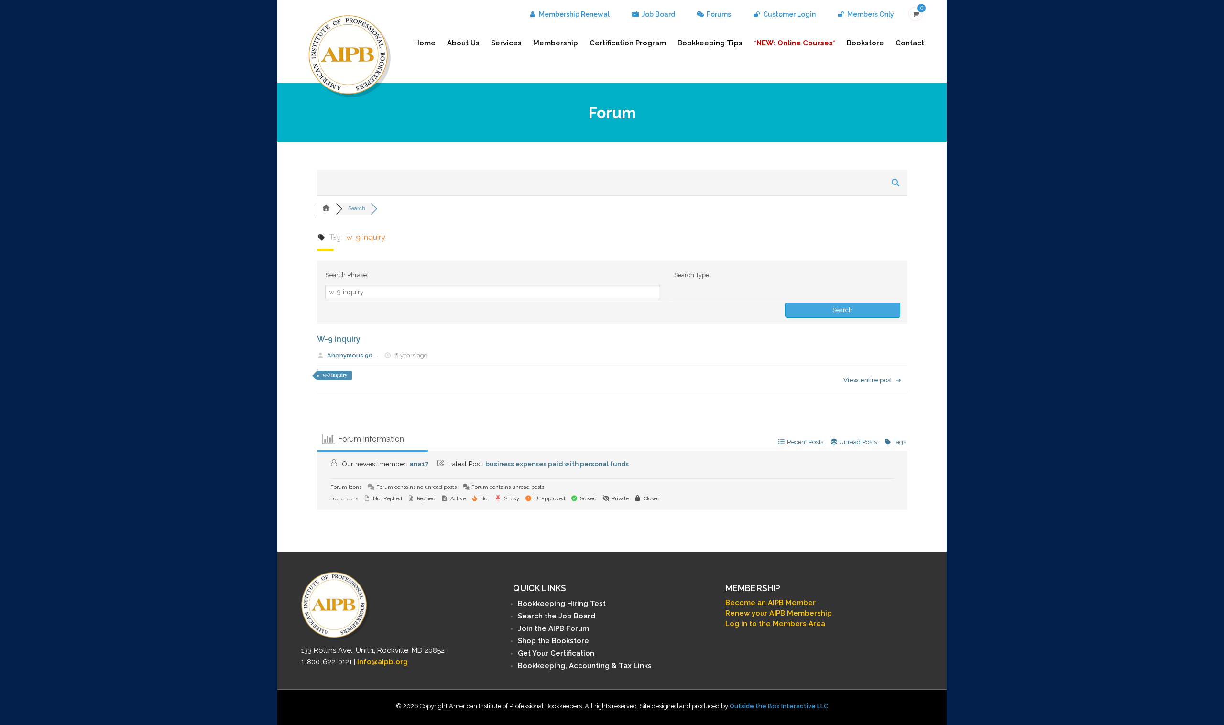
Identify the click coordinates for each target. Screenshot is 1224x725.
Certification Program (628, 43)
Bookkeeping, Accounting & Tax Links (585, 665)
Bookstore (865, 43)
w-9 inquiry (335, 375)
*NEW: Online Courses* (794, 43)
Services (506, 43)
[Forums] (326, 209)
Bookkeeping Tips (710, 43)
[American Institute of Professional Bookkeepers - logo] (349, 55)
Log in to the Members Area (775, 623)
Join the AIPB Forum (553, 628)
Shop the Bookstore (553, 641)
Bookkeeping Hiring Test (562, 603)
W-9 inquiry (339, 339)
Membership (555, 43)
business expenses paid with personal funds (557, 464)
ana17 (419, 464)
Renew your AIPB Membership (778, 613)
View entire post (867, 380)
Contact (910, 43)
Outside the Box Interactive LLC (779, 706)
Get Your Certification (556, 653)
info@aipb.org (382, 662)
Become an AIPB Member (770, 602)
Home (425, 43)
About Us (463, 43)
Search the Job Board (556, 616)
